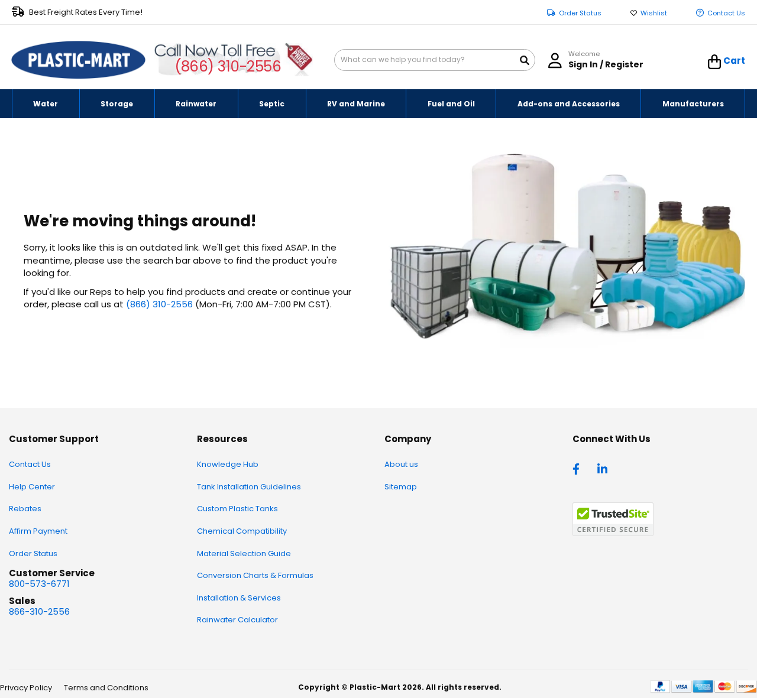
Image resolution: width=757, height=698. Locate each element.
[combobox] (434, 60)
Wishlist (653, 13)
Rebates (25, 508)
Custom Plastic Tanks (237, 508)
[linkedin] (603, 468)
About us (401, 464)
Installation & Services (239, 597)
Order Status (580, 13)
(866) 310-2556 (228, 66)
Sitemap (400, 486)
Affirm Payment (38, 531)
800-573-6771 (39, 583)
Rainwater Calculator (237, 619)
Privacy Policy (26, 687)
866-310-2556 (39, 611)
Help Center (32, 486)
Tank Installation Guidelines (249, 486)
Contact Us (726, 13)
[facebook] (578, 468)
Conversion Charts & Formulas (255, 575)
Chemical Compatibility (242, 531)
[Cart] (715, 62)
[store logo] (78, 60)
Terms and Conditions (106, 687)
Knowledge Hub (227, 464)
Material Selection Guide (244, 553)
